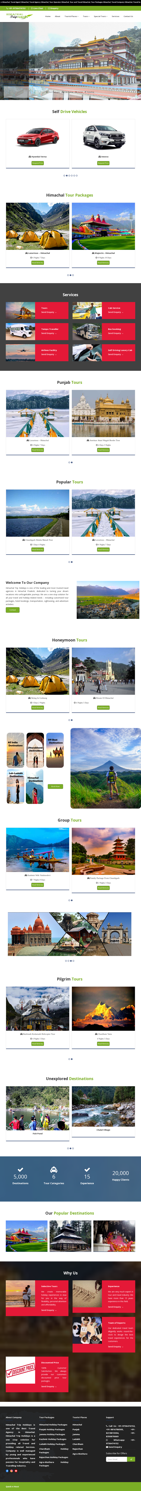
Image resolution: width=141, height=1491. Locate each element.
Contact (13, 610)
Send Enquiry (115, 1447)
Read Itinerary (37, 262)
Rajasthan (78, 1448)
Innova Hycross (39, 156)
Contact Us (128, 16)
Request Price (37, 163)
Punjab (76, 1429)
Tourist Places (71, 16)
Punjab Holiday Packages (52, 1429)
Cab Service (114, 308)
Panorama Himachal (38, 253)
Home (48, 16)
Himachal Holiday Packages (53, 1424)
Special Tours (100, 16)
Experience (113, 1286)
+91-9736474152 (17, 8)
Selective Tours (49, 1286)
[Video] (104, 600)
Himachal (77, 1424)
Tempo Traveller (50, 329)
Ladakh (76, 1439)
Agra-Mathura (80, 1453)
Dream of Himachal (104, 253)
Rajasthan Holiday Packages (53, 1457)
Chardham (78, 1444)
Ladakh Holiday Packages (52, 1444)
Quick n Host (12, 1486)
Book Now (55, 786)
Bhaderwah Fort (103, 1133)
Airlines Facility (49, 350)
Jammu (76, 1434)
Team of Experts (116, 1322)
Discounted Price (50, 1362)
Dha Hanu (38, 1129)
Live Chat (38, 8)
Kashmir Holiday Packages (52, 1439)
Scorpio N (104, 156)
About (57, 16)
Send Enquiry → (49, 312)
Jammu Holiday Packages (52, 1434)
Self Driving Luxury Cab (120, 350)
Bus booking (114, 329)
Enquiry (54, 8)
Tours (85, 16)
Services (115, 16)
